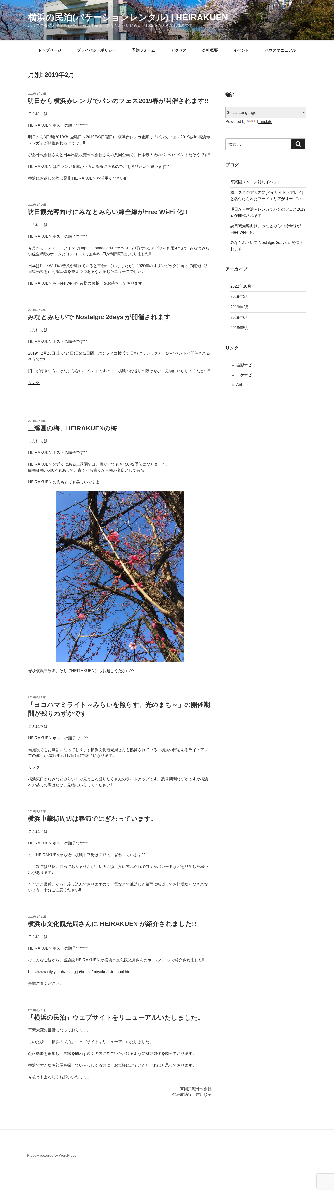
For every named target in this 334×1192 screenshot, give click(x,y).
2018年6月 (239, 317)
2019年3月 (239, 296)
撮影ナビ (244, 365)
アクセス (179, 50)
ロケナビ (244, 375)
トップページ (49, 50)
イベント (241, 50)
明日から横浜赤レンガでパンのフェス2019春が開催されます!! (118, 100)
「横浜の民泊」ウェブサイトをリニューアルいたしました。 (116, 1017)
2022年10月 (240, 286)
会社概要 (210, 50)
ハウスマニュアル (280, 50)
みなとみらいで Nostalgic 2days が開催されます (99, 317)
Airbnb (242, 385)
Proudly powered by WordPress (51, 1155)
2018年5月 (239, 328)
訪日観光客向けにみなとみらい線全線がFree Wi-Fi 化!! (107, 211)
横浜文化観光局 (104, 750)
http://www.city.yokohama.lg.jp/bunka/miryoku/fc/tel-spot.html (80, 972)
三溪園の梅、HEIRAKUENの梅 (72, 428)
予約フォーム (143, 50)
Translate (264, 121)
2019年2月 (239, 307)
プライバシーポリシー (96, 50)
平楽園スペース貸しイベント (255, 182)
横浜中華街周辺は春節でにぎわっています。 (92, 818)
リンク (34, 383)
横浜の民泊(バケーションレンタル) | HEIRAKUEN (128, 17)
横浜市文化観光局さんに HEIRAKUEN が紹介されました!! (112, 923)
